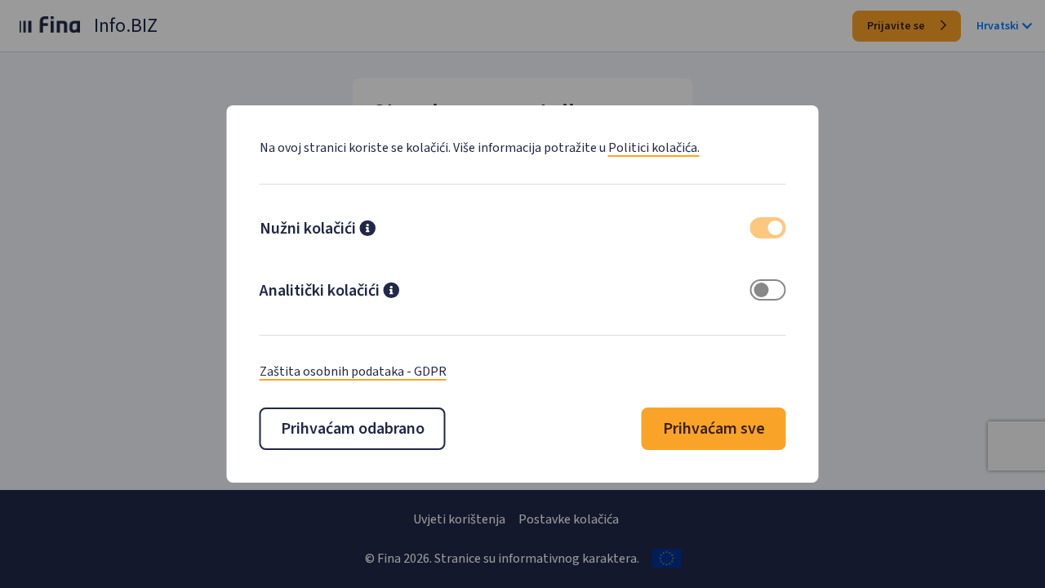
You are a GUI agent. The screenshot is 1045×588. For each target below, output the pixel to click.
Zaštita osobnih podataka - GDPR (353, 372)
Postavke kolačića (568, 519)
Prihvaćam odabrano (353, 428)
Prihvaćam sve (714, 428)
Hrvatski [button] (997, 26)
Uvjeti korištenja (459, 519)
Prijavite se (897, 26)
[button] (367, 230)
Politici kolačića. (654, 148)
